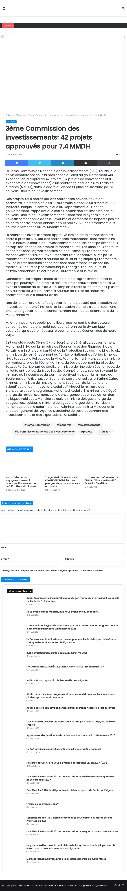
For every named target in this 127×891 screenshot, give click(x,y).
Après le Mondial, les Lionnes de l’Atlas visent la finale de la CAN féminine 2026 (70, 735)
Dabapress (26, 885)
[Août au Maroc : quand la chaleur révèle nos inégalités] (15, 684)
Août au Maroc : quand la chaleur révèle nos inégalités (57, 680)
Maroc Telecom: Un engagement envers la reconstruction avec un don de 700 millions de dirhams (21, 482)
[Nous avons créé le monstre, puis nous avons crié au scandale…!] (15, 616)
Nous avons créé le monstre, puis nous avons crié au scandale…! (63, 611)
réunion (105, 431)
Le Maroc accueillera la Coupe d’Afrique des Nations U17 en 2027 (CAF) (66, 762)
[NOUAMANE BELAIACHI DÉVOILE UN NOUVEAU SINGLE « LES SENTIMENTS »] (15, 671)
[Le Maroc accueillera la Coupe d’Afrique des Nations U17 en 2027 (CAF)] (15, 767)
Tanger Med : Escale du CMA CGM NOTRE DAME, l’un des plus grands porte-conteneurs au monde (62, 482)
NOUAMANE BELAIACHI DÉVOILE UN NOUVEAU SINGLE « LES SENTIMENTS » (65, 666)
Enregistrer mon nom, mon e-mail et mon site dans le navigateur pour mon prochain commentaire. (53, 570)
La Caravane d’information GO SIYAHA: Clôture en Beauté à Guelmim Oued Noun (102, 480)
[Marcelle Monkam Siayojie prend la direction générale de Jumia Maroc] (15, 863)
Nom (4, 547)
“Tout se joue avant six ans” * (42, 804)
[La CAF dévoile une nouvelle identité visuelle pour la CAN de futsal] (15, 753)
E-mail (5, 558)
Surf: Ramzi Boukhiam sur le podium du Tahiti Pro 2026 (57, 652)
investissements (90, 425)
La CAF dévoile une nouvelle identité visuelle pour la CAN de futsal (63, 749)
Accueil (11, 115)
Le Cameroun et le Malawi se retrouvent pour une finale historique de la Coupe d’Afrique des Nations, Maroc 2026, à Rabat (71, 641)
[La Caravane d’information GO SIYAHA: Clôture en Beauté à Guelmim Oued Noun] (102, 464)
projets (87, 431)
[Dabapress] (24, 8)
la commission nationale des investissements (46, 431)
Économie (22, 115)
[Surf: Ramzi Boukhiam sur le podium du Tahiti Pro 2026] (15, 657)
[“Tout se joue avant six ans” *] (15, 808)
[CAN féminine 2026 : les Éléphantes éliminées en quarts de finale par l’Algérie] (15, 794)
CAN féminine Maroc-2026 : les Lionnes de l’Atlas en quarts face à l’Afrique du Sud (72, 831)
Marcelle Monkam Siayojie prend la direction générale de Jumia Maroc (66, 858)
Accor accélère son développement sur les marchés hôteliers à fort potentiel (70, 707)
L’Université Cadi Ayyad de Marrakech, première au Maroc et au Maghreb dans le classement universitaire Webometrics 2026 (72, 627)
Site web (69, 558)
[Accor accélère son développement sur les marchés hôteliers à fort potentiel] (15, 712)
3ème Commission (38, 425)
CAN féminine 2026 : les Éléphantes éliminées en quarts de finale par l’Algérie (69, 790)
